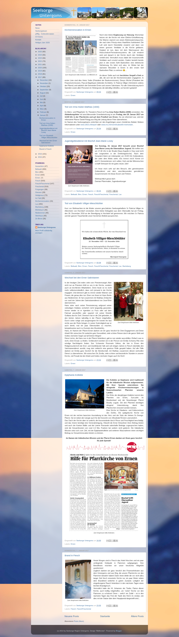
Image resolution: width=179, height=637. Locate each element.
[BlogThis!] (110, 92)
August (43, 93)
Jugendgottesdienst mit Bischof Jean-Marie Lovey (89, 141)
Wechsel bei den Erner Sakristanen (82, 277)
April (42, 106)
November (44, 83)
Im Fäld (38, 198)
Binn (79, 194)
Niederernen (40, 213)
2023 (40, 58)
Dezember (44, 80)
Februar (43, 112)
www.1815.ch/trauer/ (88, 125)
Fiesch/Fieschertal (101, 194)
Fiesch (90, 194)
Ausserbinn (39, 166)
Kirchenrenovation (42, 201)
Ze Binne (38, 219)
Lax (120, 194)
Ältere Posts (137, 616)
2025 (40, 52)
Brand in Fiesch (72, 555)
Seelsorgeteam (41, 31)
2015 (40, 157)
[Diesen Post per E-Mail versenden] (107, 92)
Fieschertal (113, 194)
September (44, 90)
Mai (41, 102)
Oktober (43, 86)
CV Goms (39, 37)
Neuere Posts (72, 616)
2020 (40, 68)
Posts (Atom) (79, 621)
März (42, 109)
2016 (40, 154)
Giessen (38, 192)
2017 (40, 77)
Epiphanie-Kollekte (74, 375)
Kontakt (38, 40)
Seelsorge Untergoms (47, 227)
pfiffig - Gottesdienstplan (44, 34)
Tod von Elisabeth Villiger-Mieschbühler (84, 203)
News (37, 28)
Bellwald (74, 194)
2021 (40, 64)
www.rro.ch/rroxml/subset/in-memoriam (117, 125)
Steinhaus (39, 216)
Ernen (73, 95)
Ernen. (37, 178)
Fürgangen (39, 189)
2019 (40, 71)
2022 (40, 61)
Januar (43, 115)
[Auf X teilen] (112, 92)
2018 (40, 74)
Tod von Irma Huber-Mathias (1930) (82, 107)
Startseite (105, 616)
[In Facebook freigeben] (114, 92)
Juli (41, 96)
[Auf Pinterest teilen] (117, 92)
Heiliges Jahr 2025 (42, 43)
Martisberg (126, 266)
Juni (42, 99)
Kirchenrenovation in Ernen (78, 30)
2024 (40, 55)
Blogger (119, 631)
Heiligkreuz (39, 195)
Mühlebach (39, 210)
